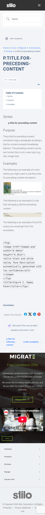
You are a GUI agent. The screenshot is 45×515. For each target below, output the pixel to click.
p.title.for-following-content (11, 342)
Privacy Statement (23, 508)
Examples (11, 104)
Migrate (22, 48)
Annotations (34, 48)
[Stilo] (11, 5)
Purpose (10, 100)
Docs (13, 48)
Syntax (10, 96)
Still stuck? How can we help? (24, 325)
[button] (39, 5)
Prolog (9, 51)
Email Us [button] (7, 438)
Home (6, 48)
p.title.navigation (31, 342)
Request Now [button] (21, 399)
